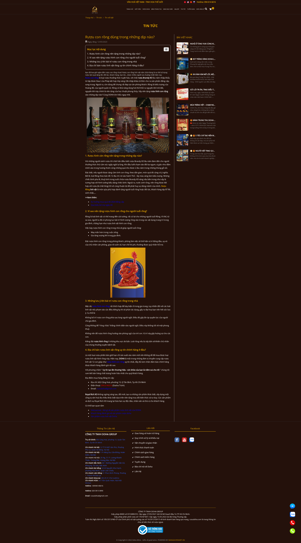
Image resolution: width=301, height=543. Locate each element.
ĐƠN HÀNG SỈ (200, 9)
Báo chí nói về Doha (143, 466)
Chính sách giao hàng (144, 452)
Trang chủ (89, 17)
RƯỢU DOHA (146, 9)
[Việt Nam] (185, 2)
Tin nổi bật (109, 17)
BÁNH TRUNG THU (156, 9)
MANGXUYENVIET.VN (176, 540)
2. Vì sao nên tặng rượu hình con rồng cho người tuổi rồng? (116, 57)
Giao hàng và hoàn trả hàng (147, 433)
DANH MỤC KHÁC (168, 9)
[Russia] (194, 2)
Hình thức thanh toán (144, 447)
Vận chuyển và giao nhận (146, 442)
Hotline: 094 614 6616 (206, 2)
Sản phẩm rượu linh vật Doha (104, 416)
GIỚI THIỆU (138, 9)
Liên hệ (138, 471)
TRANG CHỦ (130, 9)
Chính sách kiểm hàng (144, 457)
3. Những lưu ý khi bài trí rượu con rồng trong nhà (112, 61)
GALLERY (176, 9)
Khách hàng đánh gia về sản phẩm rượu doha (111, 413)
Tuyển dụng (140, 462)
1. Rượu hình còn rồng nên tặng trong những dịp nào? (114, 53)
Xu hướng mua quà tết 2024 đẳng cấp (107, 202)
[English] (188, 2)
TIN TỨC (183, 9)
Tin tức (99, 17)
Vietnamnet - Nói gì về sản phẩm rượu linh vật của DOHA (116, 410)
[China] (191, 2)
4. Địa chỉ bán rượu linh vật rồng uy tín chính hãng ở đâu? (115, 65)
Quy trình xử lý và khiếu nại (147, 438)
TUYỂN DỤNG (191, 9)
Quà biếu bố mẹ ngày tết (102, 205)
